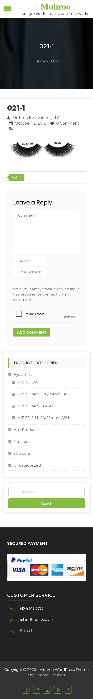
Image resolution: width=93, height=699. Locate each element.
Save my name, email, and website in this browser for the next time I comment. (46, 294)
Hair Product (25, 429)
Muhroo (55, 6)
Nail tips (21, 441)
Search (46, 503)
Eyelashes (22, 374)
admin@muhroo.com (36, 619)
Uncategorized (27, 465)
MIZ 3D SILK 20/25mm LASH (43, 417)
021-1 (16, 177)
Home (40, 61)
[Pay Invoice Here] (46, 567)
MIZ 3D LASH (29, 382)
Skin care (22, 453)
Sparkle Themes (50, 675)
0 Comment (67, 123)
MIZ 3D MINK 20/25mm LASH (44, 394)
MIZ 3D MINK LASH (35, 406)
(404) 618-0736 (31, 608)
